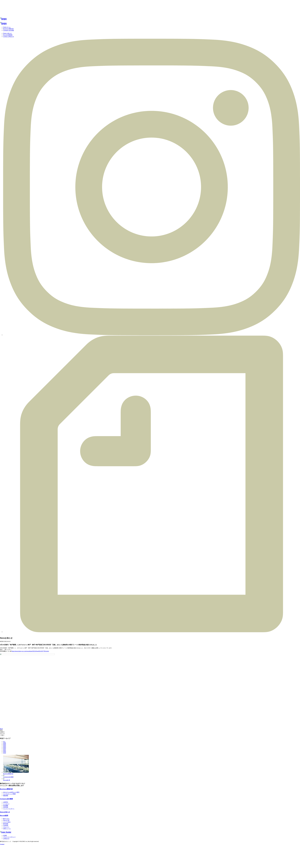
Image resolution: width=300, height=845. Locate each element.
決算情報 (5, 807)
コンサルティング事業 (9, 794)
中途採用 (5, 825)
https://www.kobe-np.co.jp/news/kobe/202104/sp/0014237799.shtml (30, 651)
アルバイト (6, 827)
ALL (4, 741)
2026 (4, 743)
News (5, 812)
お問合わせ (6, 838)
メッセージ (6, 803)
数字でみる (6, 818)
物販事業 (5, 795)
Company (6, 799)
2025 (4, 744)
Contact (2, 844)
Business (6, 789)
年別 (1, 730)
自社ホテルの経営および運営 (11, 792)
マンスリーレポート (8, 808)
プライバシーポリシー (9, 837)
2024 (4, 745)
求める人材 (6, 820)
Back (1, 728)
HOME (5, 835)
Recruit (4, 815)
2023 (4, 747)
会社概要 (5, 805)
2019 (4, 753)
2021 (4, 750)
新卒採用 (5, 823)
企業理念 (5, 802)
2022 (4, 748)
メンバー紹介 (7, 822)
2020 (4, 751)
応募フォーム (7, 828)
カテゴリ (2, 733)
